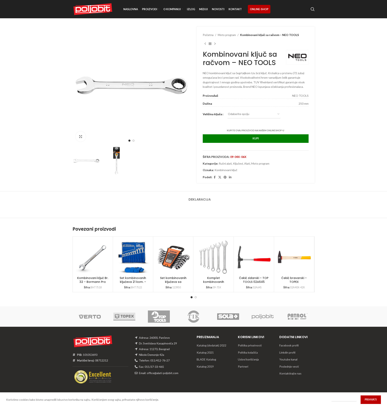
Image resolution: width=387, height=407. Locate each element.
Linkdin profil (287, 352)
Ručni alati (225, 163)
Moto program (227, 35)
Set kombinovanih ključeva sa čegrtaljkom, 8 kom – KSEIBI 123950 (173, 284)
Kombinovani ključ (226, 170)
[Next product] (214, 43)
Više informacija (344, 399)
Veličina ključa (212, 114)
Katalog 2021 (205, 352)
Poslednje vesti (289, 366)
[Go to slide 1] (129, 141)
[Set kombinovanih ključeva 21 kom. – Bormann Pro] (133, 257)
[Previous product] (205, 43)
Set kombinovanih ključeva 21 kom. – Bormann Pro (133, 282)
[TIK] (193, 316)
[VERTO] (90, 316)
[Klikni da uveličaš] (81, 136)
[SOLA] (228, 316)
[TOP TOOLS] (159, 316)
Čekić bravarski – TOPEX (294, 280)
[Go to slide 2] (133, 141)
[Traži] (313, 9)
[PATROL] (297, 316)
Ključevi (238, 163)
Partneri (243, 366)
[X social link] (219, 177)
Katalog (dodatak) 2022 (211, 345)
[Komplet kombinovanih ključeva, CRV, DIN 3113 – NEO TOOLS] (213, 257)
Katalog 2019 (205, 366)
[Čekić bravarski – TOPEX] (294, 257)
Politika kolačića (248, 352)
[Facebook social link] (214, 177)
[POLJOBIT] (262, 316)
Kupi (256, 138)
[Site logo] (93, 9)
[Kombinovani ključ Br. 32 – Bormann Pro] (93, 257)
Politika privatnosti (250, 345)
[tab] (200, 197)
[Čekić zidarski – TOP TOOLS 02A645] (254, 257)
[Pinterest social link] (225, 177)
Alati (247, 163)
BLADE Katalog (206, 359)
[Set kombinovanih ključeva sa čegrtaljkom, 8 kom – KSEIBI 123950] (173, 257)
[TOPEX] (124, 316)
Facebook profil (289, 345)
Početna (208, 35)
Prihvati (371, 399)
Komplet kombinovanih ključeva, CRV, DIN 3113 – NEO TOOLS (213, 284)
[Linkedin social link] (230, 177)
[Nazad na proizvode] (210, 43)
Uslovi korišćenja (248, 359)
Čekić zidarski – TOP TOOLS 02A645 (253, 280)
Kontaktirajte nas (290, 373)
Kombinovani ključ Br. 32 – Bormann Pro (92, 280)
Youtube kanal (288, 359)
